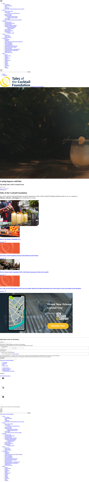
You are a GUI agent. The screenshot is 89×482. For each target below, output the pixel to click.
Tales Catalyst (7, 18)
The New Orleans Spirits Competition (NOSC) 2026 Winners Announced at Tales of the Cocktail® (24, 272)
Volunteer (7, 40)
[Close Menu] (1, 409)
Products (6, 63)
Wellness (6, 67)
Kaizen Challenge (8, 48)
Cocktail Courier (8, 22)
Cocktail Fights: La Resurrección (11, 45)
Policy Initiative (8, 29)
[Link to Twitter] (11, 404)
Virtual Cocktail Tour (9, 30)
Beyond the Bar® (8, 24)
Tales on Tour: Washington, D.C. (13, 13)
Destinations (7, 57)
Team (6, 6)
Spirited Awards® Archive (12, 17)
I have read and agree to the (10, 353)
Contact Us (7, 35)
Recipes (6, 64)
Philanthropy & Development (10, 26)
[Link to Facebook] (11, 386)
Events (3, 10)
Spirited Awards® (8, 15)
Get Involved (4, 38)
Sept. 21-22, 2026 (3, 188)
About (3, 3)
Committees (7, 7)
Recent (6, 54)
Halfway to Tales (8, 14)
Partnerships (7, 39)
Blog (3, 364)
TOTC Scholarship (8, 43)
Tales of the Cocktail (9, 11)
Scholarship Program (11, 27)
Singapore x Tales (10, 32)
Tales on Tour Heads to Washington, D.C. (10, 239)
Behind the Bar (8, 55)
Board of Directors (8, 5)
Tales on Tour (7, 12)
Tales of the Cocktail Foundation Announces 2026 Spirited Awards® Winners (19, 255)
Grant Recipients (10, 28)
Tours (6, 66)
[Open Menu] (1, 1)
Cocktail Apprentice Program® (11, 25)
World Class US (8, 51)
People (6, 62)
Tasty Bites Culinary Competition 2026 (12, 49)
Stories (3, 53)
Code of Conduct (5, 367)
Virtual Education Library (10, 23)
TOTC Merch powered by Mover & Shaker (13, 19)
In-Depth (6, 61)
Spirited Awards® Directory (12, 16)
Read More (2, 242)
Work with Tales (8, 37)
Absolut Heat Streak (9, 44)
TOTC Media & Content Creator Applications (13, 41)
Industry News (7, 60)
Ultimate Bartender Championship (11, 50)
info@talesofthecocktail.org (5, 375)
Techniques (7, 65)
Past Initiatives (7, 31)
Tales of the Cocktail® (6, 368)
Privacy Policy (7, 36)
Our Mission (7, 4)
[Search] (1, 70)
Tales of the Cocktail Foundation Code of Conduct (14, 8)
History (6, 59)
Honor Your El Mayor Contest (10, 47)
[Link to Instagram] (11, 395)
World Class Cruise (8, 52)
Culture (6, 56)
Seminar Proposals (8, 42)
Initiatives (4, 20)
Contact (3, 33)
